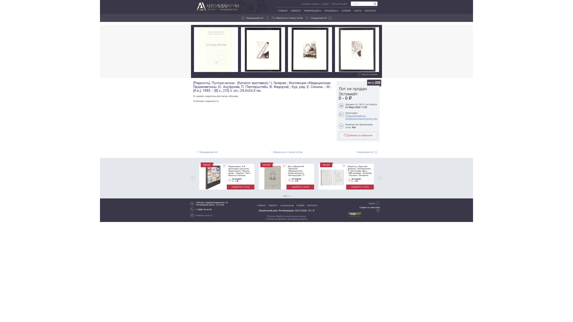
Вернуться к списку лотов (289, 17)
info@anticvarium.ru (203, 215)
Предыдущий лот (255, 17)
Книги (357, 10)
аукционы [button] (330, 10)
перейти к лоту (240, 186)
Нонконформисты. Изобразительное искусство (361, 117)
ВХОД (325, 4)
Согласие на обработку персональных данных (286, 219)
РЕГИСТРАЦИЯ (339, 4)
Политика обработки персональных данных (286, 216)
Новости (296, 10)
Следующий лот (319, 17)
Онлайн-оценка (310, 4)
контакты (370, 10)
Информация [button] (311, 10)
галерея (346, 10)
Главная (282, 10)
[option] (215, 49)
